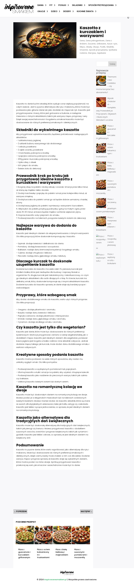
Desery (67, 11)
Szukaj (112, 64)
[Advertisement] (53, 79)
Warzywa (92, 53)
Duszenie (92, 43)
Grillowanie (101, 43)
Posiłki (62, 5)
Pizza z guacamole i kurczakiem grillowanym (24, 553)
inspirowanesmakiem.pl (55, 579)
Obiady (89, 47)
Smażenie (84, 50)
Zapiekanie (101, 53)
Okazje (41, 11)
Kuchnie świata (85, 11)
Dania (40, 5)
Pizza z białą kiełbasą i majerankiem (62, 552)
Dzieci (54, 11)
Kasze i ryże (112, 43)
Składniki (77, 5)
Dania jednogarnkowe (95, 40)
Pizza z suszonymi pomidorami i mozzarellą (80, 553)
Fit (50, 5)
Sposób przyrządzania (101, 5)
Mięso (82, 47)
